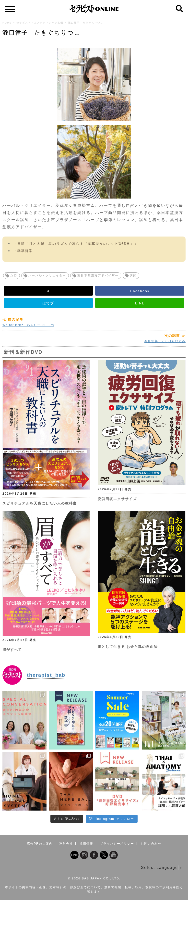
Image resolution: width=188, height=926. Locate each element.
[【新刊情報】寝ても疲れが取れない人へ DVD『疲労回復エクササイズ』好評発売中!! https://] (117, 781)
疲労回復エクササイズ (117, 499)
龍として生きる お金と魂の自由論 (128, 647)
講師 (133, 275)
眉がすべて (12, 649)
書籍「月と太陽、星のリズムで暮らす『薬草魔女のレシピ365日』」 (77, 244)
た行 (13, 275)
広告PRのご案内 (40, 843)
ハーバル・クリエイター (47, 275)
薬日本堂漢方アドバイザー (97, 275)
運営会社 (66, 843)
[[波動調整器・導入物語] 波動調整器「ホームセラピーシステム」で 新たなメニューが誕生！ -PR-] (24, 781)
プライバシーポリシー (117, 843)
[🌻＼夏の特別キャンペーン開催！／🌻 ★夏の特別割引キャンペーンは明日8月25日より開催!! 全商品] (117, 720)
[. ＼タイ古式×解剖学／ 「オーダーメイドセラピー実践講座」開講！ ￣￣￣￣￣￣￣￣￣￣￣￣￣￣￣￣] (164, 781)
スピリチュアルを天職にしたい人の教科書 (39, 503)
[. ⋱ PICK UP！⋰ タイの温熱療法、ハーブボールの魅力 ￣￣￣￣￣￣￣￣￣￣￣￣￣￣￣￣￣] (71, 781)
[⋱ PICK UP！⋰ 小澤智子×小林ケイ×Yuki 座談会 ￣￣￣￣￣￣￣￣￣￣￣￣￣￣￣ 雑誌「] (24, 720)
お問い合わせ (151, 843)
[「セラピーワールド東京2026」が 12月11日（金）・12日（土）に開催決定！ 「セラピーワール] (164, 720)
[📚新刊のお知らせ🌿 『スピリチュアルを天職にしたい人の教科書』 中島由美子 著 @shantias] (71, 720)
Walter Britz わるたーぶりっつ (28, 325)
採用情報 (86, 843)
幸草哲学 (25, 251)
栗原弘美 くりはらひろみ (165, 341)
